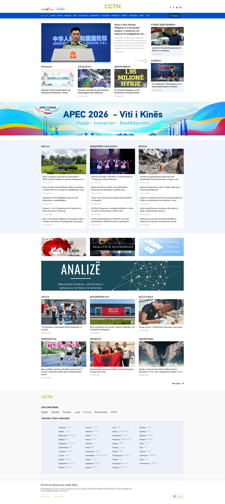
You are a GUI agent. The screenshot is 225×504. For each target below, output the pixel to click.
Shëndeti (48, 339)
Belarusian (68, 435)
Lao (116, 427)
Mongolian (120, 435)
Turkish (145, 451)
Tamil (144, 443)
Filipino (65, 467)
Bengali (64, 439)
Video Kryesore (162, 24)
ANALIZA (83, 66)
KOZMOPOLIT (98, 296)
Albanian (65, 427)
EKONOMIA (121, 66)
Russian (119, 467)
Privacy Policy (46, 496)
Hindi (90, 447)
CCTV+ (114, 412)
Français (67, 412)
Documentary (101, 412)
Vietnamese (148, 463)
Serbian (145, 427)
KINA (44, 146)
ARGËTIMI (145, 339)
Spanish (146, 435)
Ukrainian (147, 455)
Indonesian (96, 455)
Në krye (45, 66)
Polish (117, 451)
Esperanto (67, 463)
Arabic (64, 431)
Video (155, 60)
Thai (143, 447)
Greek (92, 435)
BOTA (142, 146)
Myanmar (121, 439)
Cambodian (65, 447)
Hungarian (93, 451)
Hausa (91, 439)
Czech (64, 455)
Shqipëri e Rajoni (103, 146)
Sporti (95, 339)
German (92, 431)
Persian (118, 447)
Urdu (143, 459)
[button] (136, 60)
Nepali (117, 443)
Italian (91, 459)
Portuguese (121, 455)
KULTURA (145, 296)
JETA (44, 296)
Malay (120, 431)
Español (55, 412)
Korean (92, 467)
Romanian (120, 463)
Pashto (117, 459)
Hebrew (91, 443)
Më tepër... (177, 383)
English (44, 412)
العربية (77, 412)
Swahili (146, 439)
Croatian (66, 451)
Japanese (93, 463)
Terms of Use (59, 496)
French (92, 427)
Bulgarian (67, 443)
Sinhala (145, 431)
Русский (87, 412)
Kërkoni (176, 16)
